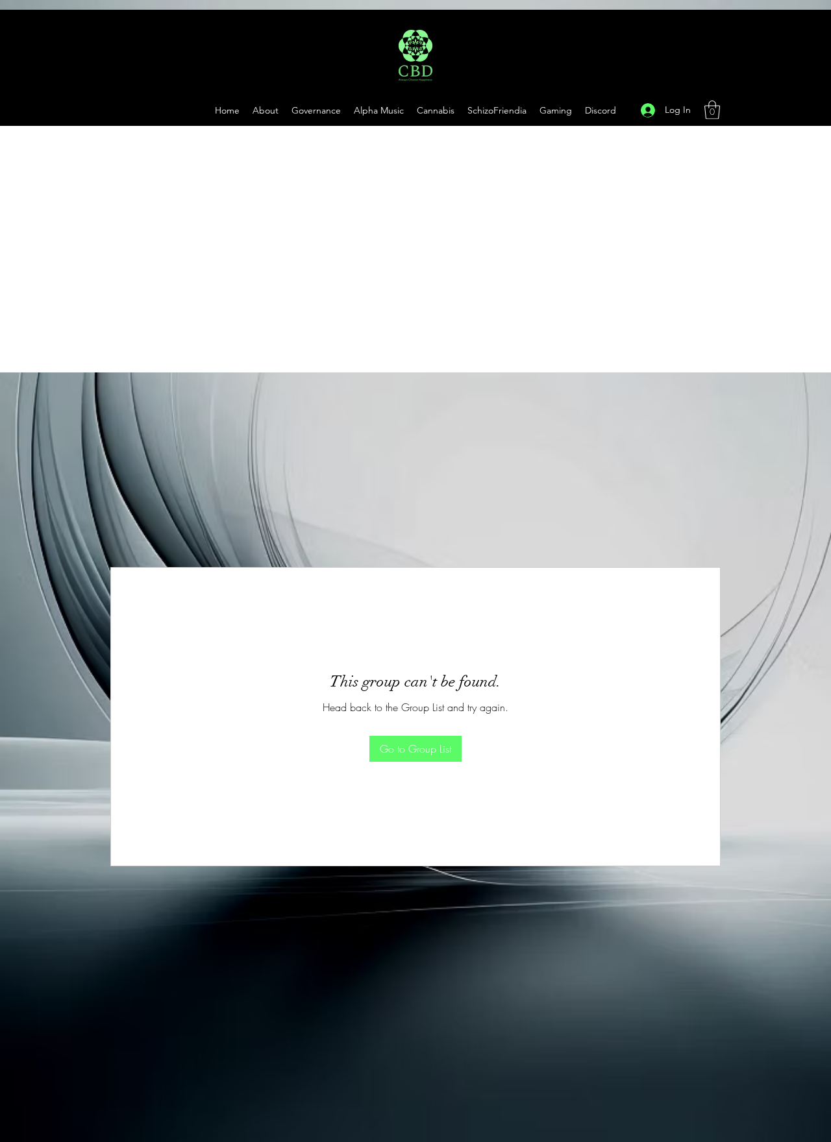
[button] (555, 110)
